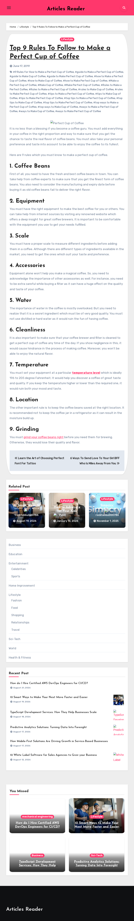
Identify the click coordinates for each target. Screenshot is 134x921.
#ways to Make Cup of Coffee (36, 111)
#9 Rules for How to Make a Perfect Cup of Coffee (43, 72)
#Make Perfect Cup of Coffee (82, 85)
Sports (15, 576)
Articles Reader (66, 9)
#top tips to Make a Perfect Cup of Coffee (89, 98)
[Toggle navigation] (9, 8)
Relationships (20, 622)
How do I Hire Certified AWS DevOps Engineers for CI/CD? (49, 683)
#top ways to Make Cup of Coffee (58, 106)
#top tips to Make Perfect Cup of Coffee (67, 102)
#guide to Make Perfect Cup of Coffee (70, 76)
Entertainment (19, 563)
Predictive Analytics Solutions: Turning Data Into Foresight (48, 727)
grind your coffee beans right (44, 437)
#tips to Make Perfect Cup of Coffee (41, 98)
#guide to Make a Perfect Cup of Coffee (99, 72)
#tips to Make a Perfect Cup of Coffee (71, 93)
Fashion (16, 600)
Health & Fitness (20, 657)
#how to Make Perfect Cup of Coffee (85, 80)
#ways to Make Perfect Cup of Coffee (78, 111)
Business (15, 545)
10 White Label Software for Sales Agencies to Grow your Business (53, 755)
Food (14, 607)
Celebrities (18, 569)
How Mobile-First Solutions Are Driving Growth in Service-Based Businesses (59, 741)
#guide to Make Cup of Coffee (28, 76)
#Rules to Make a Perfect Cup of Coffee (53, 89)
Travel (15, 629)
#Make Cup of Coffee (50, 85)
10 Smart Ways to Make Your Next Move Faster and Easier (49, 697)
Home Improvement (22, 585)
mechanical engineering (37, 816)
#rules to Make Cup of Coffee (96, 89)
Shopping (17, 615)
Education (16, 554)
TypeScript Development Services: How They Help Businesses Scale (53, 712)
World (12, 648)
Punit (62, 515)
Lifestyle (67, 39)
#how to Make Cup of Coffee (45, 80)
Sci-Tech (15, 639)
